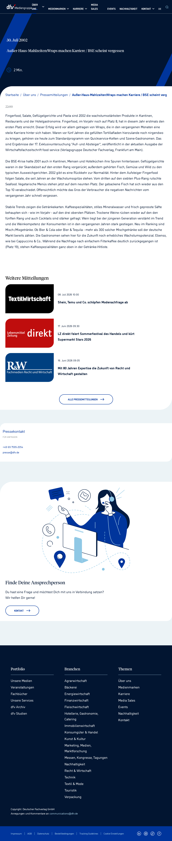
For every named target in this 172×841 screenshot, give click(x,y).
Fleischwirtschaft (76, 706)
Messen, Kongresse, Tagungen (86, 757)
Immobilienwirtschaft (79, 725)
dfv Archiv (18, 706)
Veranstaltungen (22, 687)
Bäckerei (70, 687)
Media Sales (126, 700)
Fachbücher (19, 693)
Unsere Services (22, 700)
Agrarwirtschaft (75, 680)
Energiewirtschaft (77, 693)
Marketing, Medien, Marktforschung (77, 748)
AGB (29, 833)
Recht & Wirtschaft (77, 770)
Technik (69, 777)
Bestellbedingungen (64, 833)
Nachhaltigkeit (74, 763)
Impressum (16, 833)
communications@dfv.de (64, 813)
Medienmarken (129, 687)
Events (123, 706)
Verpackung (72, 796)
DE (159, 8)
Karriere (124, 693)
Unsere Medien (21, 680)
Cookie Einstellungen (114, 833)
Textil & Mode (73, 783)
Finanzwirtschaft (76, 700)
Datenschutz (43, 833)
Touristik (70, 790)
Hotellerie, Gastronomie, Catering (81, 716)
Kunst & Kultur (75, 738)
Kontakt (123, 719)
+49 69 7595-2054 (13, 447)
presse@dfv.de (11, 452)
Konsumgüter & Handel (81, 732)
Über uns (124, 680)
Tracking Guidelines (88, 833)
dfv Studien (19, 713)
